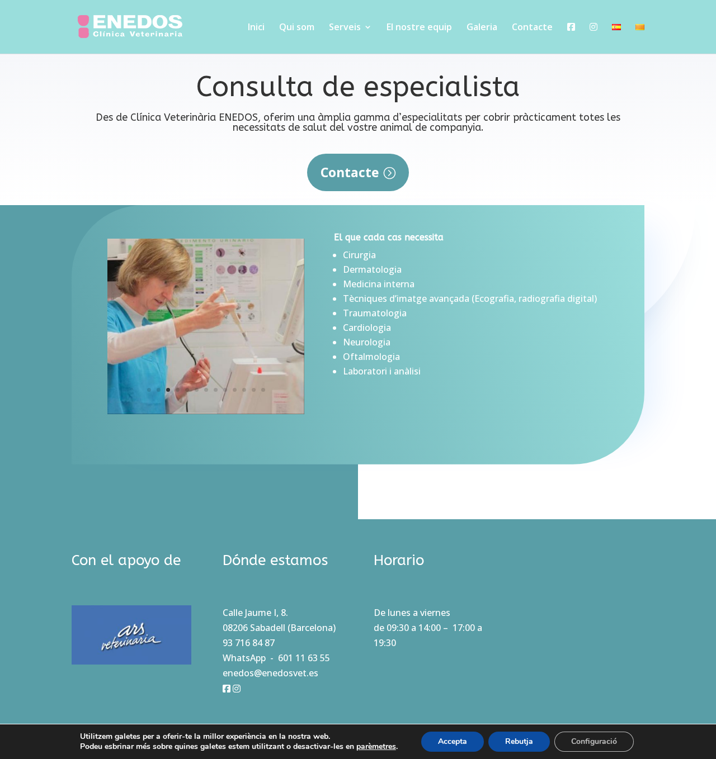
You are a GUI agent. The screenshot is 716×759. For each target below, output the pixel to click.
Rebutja (519, 741)
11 (244, 390)
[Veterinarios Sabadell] (205, 411)
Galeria (482, 28)
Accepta (452, 741)
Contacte (532, 28)
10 (235, 390)
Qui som (296, 28)
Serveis (345, 28)
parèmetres (376, 747)
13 (263, 390)
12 (254, 390)
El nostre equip (419, 28)
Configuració (594, 741)
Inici (256, 28)
